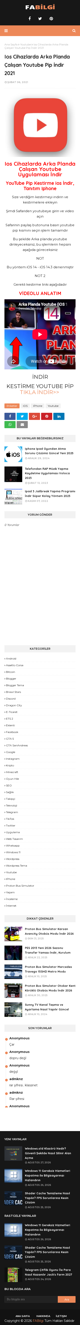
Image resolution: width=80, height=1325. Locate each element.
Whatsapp (13, 845)
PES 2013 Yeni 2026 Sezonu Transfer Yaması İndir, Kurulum (47, 950)
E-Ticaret (12, 712)
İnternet (11, 905)
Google (10, 752)
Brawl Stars (13, 692)
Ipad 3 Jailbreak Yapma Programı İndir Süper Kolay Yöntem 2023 (50, 493)
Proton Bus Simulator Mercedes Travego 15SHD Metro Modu (48, 969)
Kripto (10, 765)
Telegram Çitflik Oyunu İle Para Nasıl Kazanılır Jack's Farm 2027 (48, 1272)
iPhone (37, 405)
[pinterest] (50, 18)
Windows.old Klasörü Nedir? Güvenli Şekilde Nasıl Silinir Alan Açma (48, 1153)
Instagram (13, 758)
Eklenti (10, 725)
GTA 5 (10, 738)
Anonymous (19, 1038)
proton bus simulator (20, 885)
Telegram (12, 812)
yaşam (10, 892)
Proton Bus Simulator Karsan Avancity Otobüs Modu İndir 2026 (49, 931)
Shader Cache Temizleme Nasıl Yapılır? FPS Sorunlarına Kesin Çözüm (47, 1197)
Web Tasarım (14, 839)
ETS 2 (9, 718)
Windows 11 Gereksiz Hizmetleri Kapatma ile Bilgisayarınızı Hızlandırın (47, 1175)
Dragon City (14, 705)
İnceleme (12, 899)
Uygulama (13, 832)
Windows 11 (13, 852)
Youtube (25, 44)
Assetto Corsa (14, 665)
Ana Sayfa (11, 44)
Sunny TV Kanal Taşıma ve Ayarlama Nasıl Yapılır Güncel (47, 1007)
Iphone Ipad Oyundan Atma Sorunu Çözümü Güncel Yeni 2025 (49, 451)
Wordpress (12, 859)
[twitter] (40, 18)
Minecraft (12, 772)
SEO (9, 785)
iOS (25, 405)
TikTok (10, 818)
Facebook (12, 732)
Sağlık (10, 792)
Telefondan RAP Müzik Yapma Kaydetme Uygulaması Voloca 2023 (47, 473)
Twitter (10, 825)
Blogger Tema (15, 685)
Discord (11, 698)
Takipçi (10, 798)
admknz (16, 1079)
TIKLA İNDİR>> (40, 392)
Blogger (11, 678)
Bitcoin (10, 672)
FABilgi (38, 1321)
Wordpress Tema (16, 865)
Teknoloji (11, 805)
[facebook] (29, 18)
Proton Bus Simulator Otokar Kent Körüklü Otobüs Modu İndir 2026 (50, 988)
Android (11, 658)
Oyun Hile (12, 778)
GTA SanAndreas (17, 745)
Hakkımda (43, 1316)
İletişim (61, 1316)
